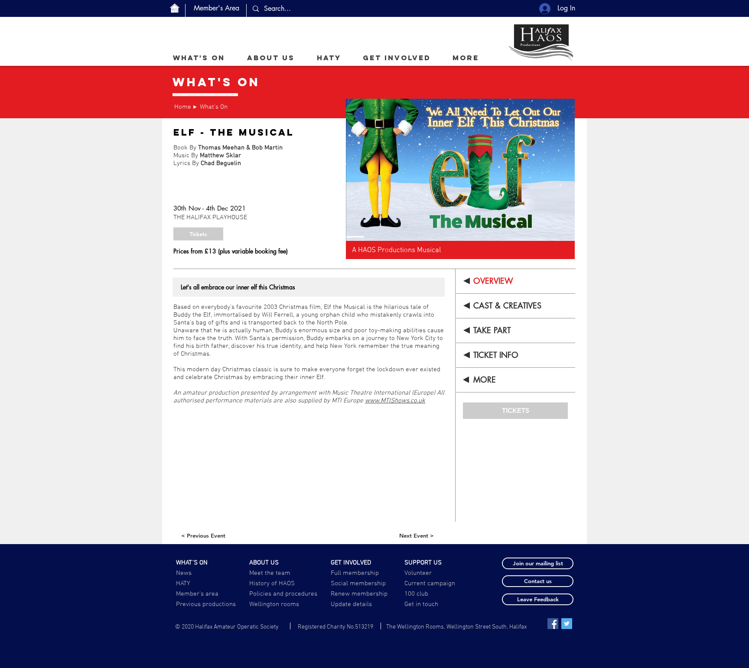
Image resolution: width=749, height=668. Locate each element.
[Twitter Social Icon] (566, 623)
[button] (271, 58)
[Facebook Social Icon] (552, 623)
